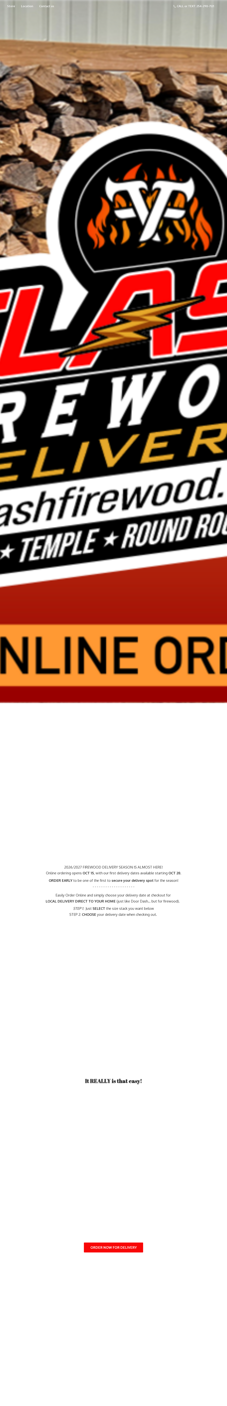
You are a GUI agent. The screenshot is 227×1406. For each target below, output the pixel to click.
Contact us (46, 6)
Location (27, 6)
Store (11, 6)
